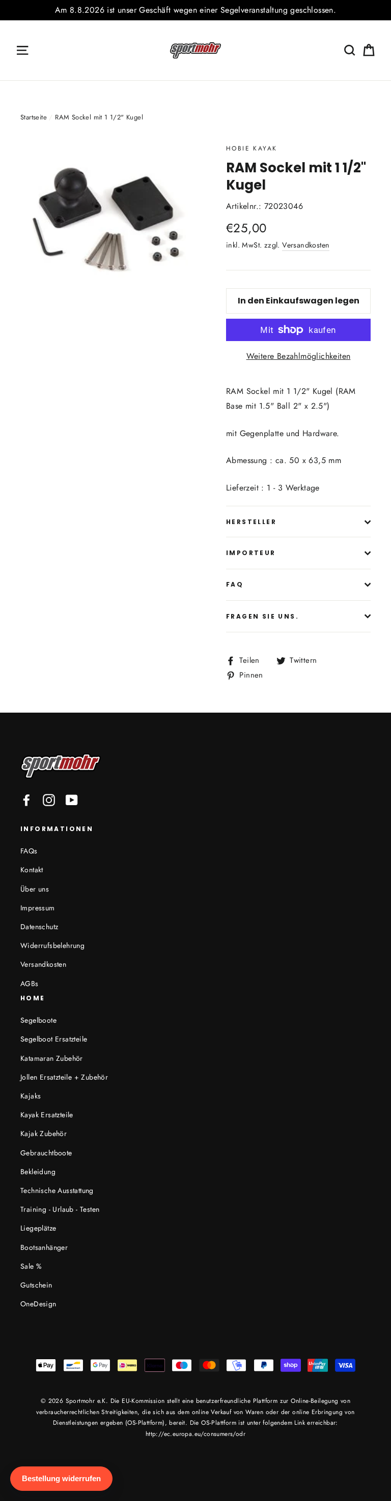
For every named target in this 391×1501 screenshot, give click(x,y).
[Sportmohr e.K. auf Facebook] (26, 799)
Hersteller (251, 521)
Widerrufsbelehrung (52, 945)
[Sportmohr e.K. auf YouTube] (72, 799)
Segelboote (38, 1020)
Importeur (251, 552)
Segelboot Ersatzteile (53, 1039)
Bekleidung (37, 1172)
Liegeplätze (38, 1228)
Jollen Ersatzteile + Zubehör (64, 1077)
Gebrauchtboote (46, 1153)
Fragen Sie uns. (262, 616)
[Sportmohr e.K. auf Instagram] (49, 799)
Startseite (33, 117)
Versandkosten (305, 245)
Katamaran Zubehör (51, 1058)
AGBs (29, 983)
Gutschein (36, 1285)
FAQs (29, 851)
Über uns (34, 889)
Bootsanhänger (44, 1247)
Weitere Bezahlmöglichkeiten (298, 356)
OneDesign (38, 1304)
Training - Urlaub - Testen (59, 1209)
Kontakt (31, 870)
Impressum (37, 908)
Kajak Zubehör (43, 1133)
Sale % (31, 1266)
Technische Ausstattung (57, 1190)
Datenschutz (39, 927)
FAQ (234, 584)
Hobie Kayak (251, 148)
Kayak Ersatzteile (46, 1115)
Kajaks (30, 1096)
